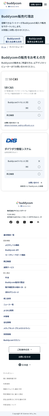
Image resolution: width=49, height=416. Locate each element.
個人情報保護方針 (10, 378)
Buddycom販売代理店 (14, 282)
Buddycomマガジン (12, 340)
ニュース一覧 (9, 304)
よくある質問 (8, 310)
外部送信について (9, 405)
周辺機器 (7, 261)
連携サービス (9, 267)
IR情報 (6, 316)
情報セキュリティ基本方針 (12, 389)
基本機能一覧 (9, 234)
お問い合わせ (36, 4)
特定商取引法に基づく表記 (13, 394)
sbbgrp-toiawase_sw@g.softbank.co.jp (19, 125)
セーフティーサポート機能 (15, 254)
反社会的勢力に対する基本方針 (14, 399)
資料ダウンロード (12, 292)
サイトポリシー (8, 373)
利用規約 (6, 384)
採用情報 (7, 334)
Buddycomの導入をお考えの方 (14, 40)
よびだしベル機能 (12, 245)
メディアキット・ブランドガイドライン (17, 328)
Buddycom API (12, 250)
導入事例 (7, 298)
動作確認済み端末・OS (14, 287)
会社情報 (7, 322)
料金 (7, 277)
